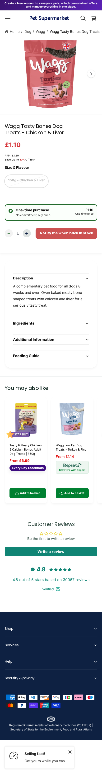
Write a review (51, 551)
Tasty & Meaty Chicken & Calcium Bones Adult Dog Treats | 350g (25, 449)
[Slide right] (91, 74)
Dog (27, 31)
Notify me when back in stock (66, 233)
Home (15, 31)
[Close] (70, 751)
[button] (7, 18)
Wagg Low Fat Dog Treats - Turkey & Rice (71, 447)
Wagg (40, 31)
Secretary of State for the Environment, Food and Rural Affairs (51, 729)
